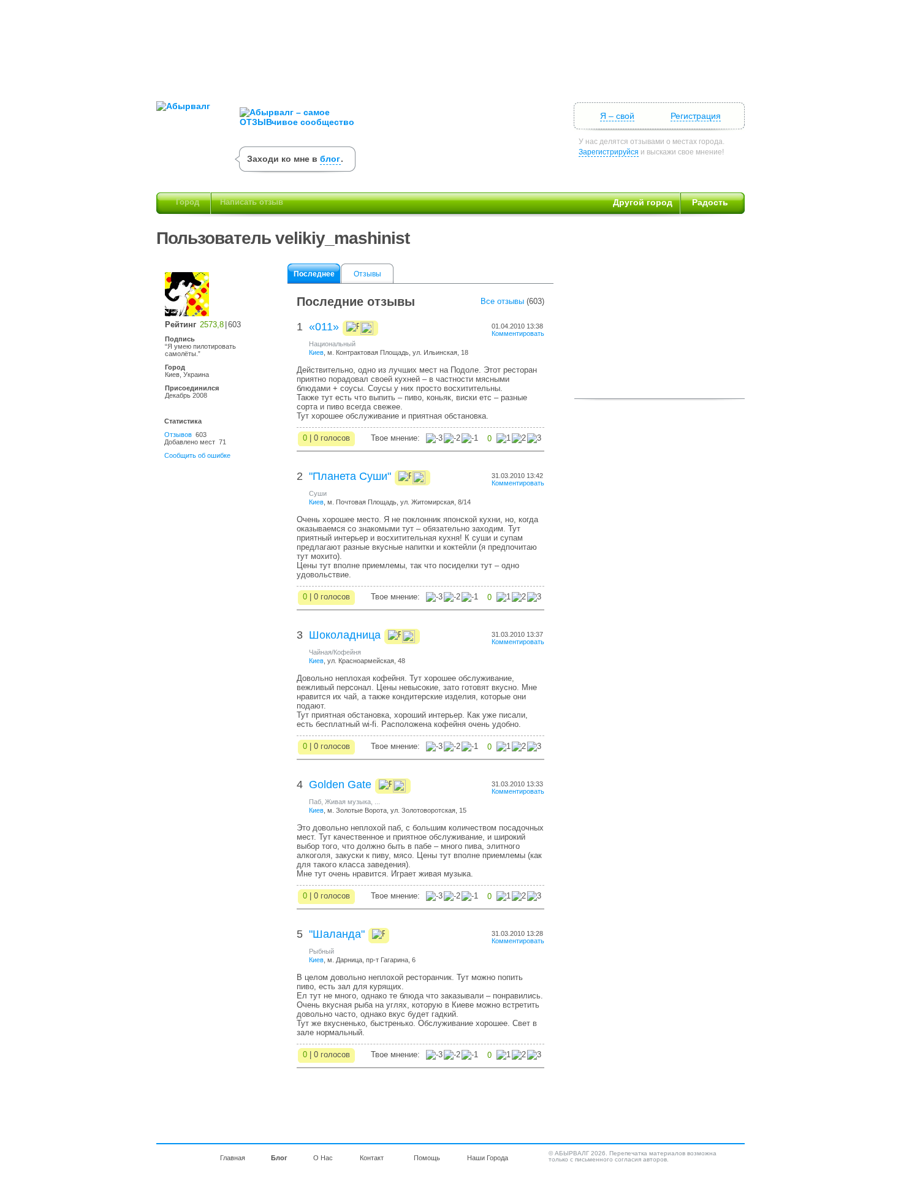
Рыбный (321, 951)
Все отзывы (502, 301)
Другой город (642, 202)
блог (330, 159)
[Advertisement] (450, 46)
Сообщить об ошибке (197, 455)
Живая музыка (348, 801)
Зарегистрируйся (609, 152)
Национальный (332, 344)
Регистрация (696, 116)
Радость (710, 202)
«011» (324, 327)
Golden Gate (340, 784)
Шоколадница (345, 635)
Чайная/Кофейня (335, 652)
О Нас (323, 1157)
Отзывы (367, 274)
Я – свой (617, 116)
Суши (318, 493)
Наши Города (487, 1157)
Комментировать (518, 333)
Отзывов (178, 434)
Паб (315, 801)
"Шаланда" (337, 934)
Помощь (427, 1157)
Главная (232, 1157)
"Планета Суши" (350, 476)
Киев (316, 352)
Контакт (372, 1157)
